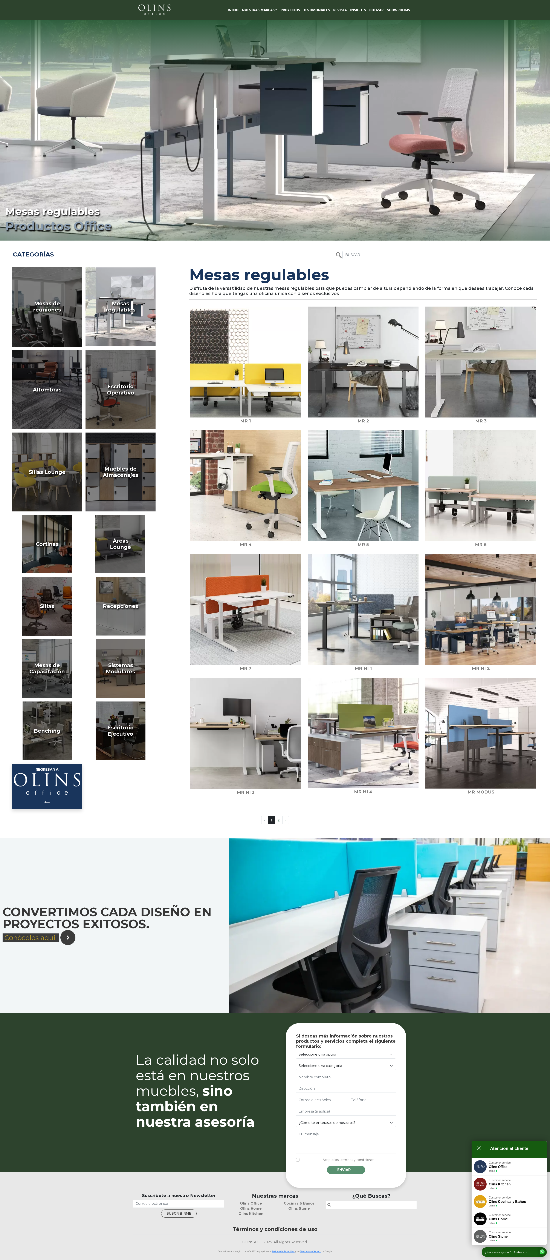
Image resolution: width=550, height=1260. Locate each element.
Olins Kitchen (250, 1214)
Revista (340, 10)
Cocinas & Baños (299, 1203)
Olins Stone (299, 1208)
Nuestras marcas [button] (258, 10)
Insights (358, 10)
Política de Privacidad (283, 1251)
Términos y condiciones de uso (275, 1229)
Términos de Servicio (310, 1251)
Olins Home (251, 1208)
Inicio (233, 10)
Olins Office (251, 1203)
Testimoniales (316, 10)
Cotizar (376, 10)
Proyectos (290, 10)
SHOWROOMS (398, 10)
